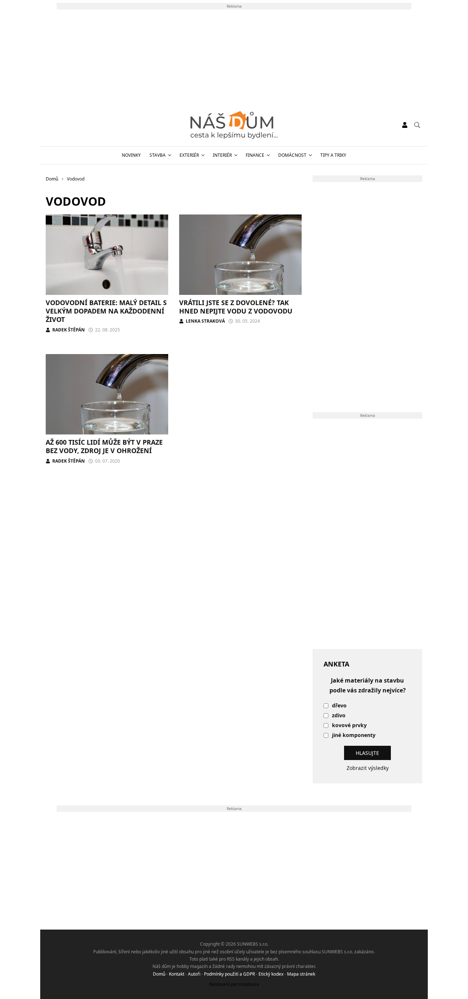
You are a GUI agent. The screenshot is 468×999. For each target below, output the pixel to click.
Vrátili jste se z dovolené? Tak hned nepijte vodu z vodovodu (235, 306)
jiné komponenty (353, 735)
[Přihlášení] (405, 125)
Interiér (222, 155)
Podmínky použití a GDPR (229, 974)
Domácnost (292, 155)
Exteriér (189, 155)
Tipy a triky (333, 155)
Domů (159, 974)
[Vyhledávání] (417, 125)
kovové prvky (349, 725)
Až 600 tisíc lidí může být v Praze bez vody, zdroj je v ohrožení (104, 446)
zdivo (339, 716)
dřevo (339, 706)
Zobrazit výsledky (368, 767)
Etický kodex (270, 974)
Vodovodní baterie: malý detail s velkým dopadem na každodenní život (106, 311)
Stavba (158, 155)
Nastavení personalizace (234, 984)
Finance (255, 155)
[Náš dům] (234, 125)
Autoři (194, 974)
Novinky (131, 155)
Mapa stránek (301, 974)
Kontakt (176, 974)
